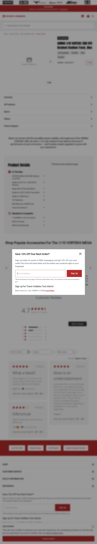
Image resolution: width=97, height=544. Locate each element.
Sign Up (74, 273)
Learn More (49, 291)
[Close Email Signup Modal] (80, 253)
